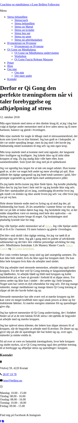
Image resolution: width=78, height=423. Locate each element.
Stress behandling (17, 16)
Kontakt (12, 79)
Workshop (20, 56)
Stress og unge (23, 36)
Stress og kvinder (24, 29)
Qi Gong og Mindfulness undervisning (37, 52)
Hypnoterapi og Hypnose (21, 43)
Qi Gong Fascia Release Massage (34, 59)
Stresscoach (21, 20)
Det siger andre (23, 75)
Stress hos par (22, 33)
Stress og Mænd (24, 26)
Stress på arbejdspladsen (28, 39)
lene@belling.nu (12, 380)
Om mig (12, 69)
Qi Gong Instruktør (23, 248)
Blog (10, 66)
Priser (10, 62)
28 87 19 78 (10, 374)
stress (48, 226)
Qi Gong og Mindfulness (21, 49)
